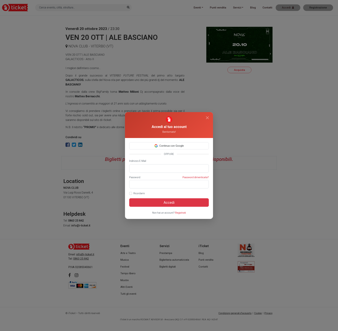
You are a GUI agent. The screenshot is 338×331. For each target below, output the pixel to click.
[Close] (207, 118)
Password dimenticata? (196, 177)
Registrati (180, 212)
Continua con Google (171, 145)
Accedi (169, 202)
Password (134, 177)
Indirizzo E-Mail (137, 161)
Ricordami (139, 193)
